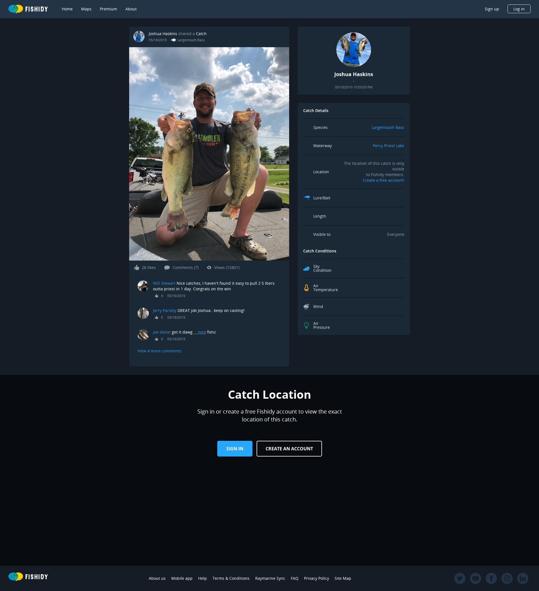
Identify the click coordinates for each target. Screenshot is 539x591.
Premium (108, 9)
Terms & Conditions (231, 578)
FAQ (294, 578)
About (131, 9)
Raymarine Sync (270, 578)
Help (202, 578)
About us (157, 578)
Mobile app (182, 578)
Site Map (343, 578)
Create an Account (289, 449)
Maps (86, 9)
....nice (200, 332)
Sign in (234, 449)
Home (67, 9)
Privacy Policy (316, 578)
